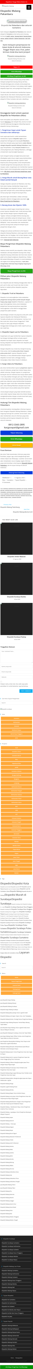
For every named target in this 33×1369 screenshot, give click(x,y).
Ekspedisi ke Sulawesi (8, 1306)
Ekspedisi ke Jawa (7, 1316)
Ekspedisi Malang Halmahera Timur (9, 1178)
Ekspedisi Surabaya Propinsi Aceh (12, 914)
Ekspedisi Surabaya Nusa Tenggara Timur (9, 911)
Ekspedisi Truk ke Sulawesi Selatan (16, 944)
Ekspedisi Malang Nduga (6, 1083)
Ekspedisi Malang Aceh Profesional (9, 1143)
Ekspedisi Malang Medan (9, 1349)
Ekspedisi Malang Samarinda (10, 1335)
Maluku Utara (16, 845)
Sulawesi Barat (16, 826)
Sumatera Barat (16, 755)
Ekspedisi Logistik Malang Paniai (8, 1087)
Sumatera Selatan (16, 771)
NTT (16, 814)
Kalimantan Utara (16, 802)
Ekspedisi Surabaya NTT (5, 909)
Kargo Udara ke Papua (8, 949)
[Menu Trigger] (28, 7)
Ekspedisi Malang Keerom (7, 1120)
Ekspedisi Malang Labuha (7, 1153)
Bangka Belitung (16, 775)
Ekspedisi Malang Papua (9, 1290)
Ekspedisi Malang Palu (8, 1345)
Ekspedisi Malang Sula (6, 1175)
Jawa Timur (16, 857)
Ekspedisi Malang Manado (9, 1339)
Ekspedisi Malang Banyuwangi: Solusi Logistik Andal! (14, 1013)
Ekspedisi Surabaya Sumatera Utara (9, 940)
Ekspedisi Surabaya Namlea (16, 597)
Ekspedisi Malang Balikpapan (10, 1329)
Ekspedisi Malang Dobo (6, 1210)
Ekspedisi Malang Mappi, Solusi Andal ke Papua (12, 1093)
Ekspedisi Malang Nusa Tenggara (11, 1280)
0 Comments (6, 482)
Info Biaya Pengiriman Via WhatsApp (16, 1367)
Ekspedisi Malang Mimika (7, 1090)
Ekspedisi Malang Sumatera (10, 1270)
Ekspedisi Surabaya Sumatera (14, 937)
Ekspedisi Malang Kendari (9, 1342)
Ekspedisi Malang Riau (15, 494)
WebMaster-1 (6, 478)
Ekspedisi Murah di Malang (13, 495)
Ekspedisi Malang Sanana (7, 1146)
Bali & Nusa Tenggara (16, 734)
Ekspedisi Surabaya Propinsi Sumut (9, 922)
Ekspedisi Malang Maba (6, 1149)
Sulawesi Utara (16, 837)
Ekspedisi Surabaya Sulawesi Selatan (8, 934)
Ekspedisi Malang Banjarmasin (11, 1332)
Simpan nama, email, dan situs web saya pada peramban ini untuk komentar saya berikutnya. (14, 685)
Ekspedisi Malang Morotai (7, 1169)
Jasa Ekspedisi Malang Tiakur (7, 1188)
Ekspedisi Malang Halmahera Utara (9, 1172)
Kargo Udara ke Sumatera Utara (9, 953)
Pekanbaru (8, 122)
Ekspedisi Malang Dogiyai (7, 1127)
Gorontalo (16, 834)
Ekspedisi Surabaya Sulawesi (20, 932)
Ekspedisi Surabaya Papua (9, 1260)
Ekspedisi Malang (15, 891)
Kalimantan (16, 722)
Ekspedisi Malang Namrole (7, 1194)
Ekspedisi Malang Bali (8, 1287)
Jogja (16, 865)
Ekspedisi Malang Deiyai (6, 1130)
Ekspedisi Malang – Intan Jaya (8, 1124)
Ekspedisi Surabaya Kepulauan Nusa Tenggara (18, 907)
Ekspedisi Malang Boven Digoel (8, 1133)
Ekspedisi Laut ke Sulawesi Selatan (12, 889)
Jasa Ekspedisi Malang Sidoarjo (8, 1003)
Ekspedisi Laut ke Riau (21, 488)
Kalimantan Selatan (16, 795)
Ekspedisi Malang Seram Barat (8, 1207)
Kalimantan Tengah (16, 791)
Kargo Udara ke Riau (5, 497)
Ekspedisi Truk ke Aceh (9, 942)
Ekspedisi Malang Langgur (7, 1201)
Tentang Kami (16, 989)
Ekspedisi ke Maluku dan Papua (11, 1310)
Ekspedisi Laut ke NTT (16, 887)
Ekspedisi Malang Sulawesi (10, 1277)
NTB (16, 810)
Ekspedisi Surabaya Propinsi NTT (16, 916)
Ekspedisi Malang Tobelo (6, 1140)
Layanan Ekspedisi (16, 497)
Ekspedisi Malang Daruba (7, 1159)
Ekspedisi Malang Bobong (7, 1162)
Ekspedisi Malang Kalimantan (10, 1274)
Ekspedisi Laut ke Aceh (5, 886)
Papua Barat (16, 849)
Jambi (16, 767)
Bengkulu (16, 779)
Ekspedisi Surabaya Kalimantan (11, 1246)
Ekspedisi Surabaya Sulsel (23, 934)
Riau (3, 480)
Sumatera (10, 480)
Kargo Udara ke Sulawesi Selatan (22, 949)
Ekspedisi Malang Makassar (10, 1325)
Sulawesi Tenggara (16, 830)
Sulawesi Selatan (16, 818)
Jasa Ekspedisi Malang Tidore (7, 1184)
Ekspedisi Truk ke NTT (20, 942)
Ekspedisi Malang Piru (6, 1191)
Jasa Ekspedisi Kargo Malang (7, 1000)
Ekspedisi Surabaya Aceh (17, 904)
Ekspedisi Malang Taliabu (6, 1165)
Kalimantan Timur (16, 798)
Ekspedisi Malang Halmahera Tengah (10, 1181)
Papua (16, 853)
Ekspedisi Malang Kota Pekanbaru (14, 490)
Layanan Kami (16, 985)
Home (16, 977)
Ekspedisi (5, 488)
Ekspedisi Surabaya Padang (16, 637)
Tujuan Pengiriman (16, 981)
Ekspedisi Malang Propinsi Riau (15, 492)
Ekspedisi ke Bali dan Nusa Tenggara (12, 1313)
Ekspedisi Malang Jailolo (6, 1156)
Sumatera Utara (16, 751)
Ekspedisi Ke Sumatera (8, 1299)
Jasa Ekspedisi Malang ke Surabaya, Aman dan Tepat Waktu (15, 1033)
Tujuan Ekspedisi (20, 480)
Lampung (16, 783)
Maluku (16, 841)
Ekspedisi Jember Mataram (16, 556)
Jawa (16, 738)
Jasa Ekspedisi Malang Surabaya (8, 1006)
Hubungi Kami (16, 993)
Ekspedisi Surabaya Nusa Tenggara (21, 909)
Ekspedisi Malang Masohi (7, 1197)
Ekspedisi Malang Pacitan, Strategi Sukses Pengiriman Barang (16, 1019)
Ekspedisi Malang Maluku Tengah (9, 1220)
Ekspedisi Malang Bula (6, 1213)
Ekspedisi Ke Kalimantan (9, 1303)
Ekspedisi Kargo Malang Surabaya (9, 1009)
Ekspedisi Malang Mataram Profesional (10, 1136)
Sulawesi (16, 726)
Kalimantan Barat (16, 787)
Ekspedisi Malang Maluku (9, 1284)
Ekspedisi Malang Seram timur (8, 1204)
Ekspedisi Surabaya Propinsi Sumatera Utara (20, 920)
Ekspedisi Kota (12, 488)
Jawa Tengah (16, 861)
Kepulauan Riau (16, 763)
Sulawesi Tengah (16, 822)
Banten (16, 873)
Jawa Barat (16, 869)
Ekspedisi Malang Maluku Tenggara (9, 1217)
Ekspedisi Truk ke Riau (26, 495)
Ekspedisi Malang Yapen (6, 1117)
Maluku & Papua (16, 730)
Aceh (16, 748)
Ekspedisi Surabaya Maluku (10, 1256)
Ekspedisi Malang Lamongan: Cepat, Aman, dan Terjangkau (15, 1016)
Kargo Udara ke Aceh (19, 947)
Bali (16, 806)
